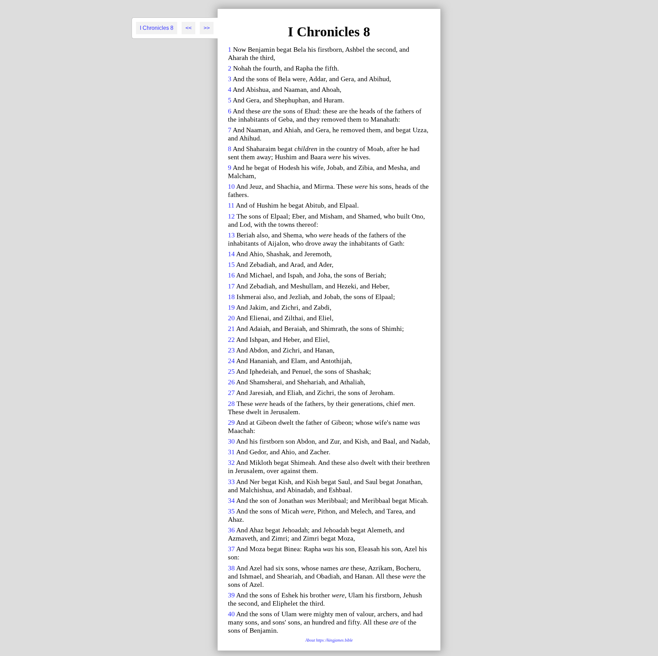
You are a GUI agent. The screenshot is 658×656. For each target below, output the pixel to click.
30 (231, 441)
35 (231, 511)
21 (231, 328)
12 (231, 216)
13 (231, 235)
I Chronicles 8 (156, 28)
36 (231, 530)
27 (231, 392)
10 (231, 186)
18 (231, 296)
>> (207, 28)
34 (231, 500)
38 (231, 568)
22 (231, 339)
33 (231, 481)
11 (231, 205)
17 (231, 286)
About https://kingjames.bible (329, 640)
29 (231, 422)
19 (231, 307)
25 (231, 371)
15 (231, 264)
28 (231, 403)
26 (231, 382)
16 (231, 275)
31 (231, 452)
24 (231, 360)
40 (231, 614)
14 (231, 254)
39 (231, 595)
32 (231, 462)
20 (231, 318)
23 (231, 350)
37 (231, 549)
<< (188, 28)
